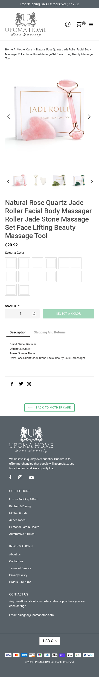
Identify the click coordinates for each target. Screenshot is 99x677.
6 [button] (46, 159)
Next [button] (91, 117)
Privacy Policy (18, 575)
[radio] (11, 263)
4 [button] (32, 159)
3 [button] (25, 159)
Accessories (17, 520)
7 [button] (53, 159)
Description (18, 332)
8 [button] (60, 159)
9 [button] (66, 159)
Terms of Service (20, 568)
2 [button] (18, 159)
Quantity (12, 305)
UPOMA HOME (42, 662)
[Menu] (91, 24)
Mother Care (24, 49)
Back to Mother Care (53, 407)
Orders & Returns (20, 582)
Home (9, 49)
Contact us (16, 561)
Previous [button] (7, 117)
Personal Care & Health (24, 527)
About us (15, 554)
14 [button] (53, 165)
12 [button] (87, 159)
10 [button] (73, 159)
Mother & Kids (18, 513)
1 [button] (11, 159)
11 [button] (80, 159)
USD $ (48, 641)
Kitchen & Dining (20, 506)
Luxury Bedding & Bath (23, 499)
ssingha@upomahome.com (36, 615)
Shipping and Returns (50, 332)
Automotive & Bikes (22, 534)
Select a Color (14, 252)
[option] (49, 111)
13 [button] (46, 165)
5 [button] (39, 159)
